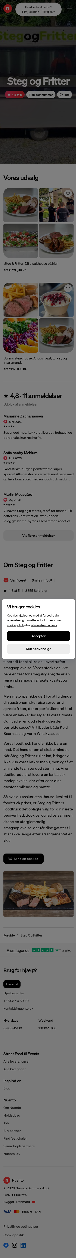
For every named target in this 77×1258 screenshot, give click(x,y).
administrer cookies (44, 625)
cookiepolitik (15, 625)
